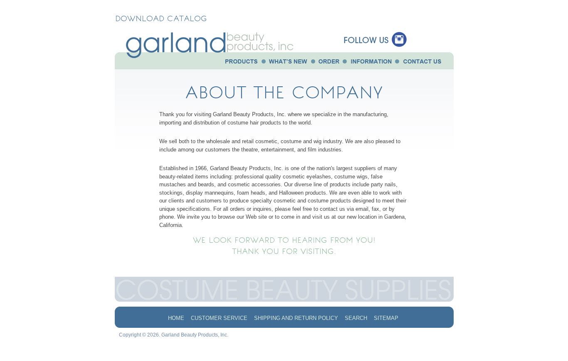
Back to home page (218, 55)
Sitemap (386, 318)
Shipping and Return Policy (296, 318)
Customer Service (219, 318)
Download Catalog (161, 18)
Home (176, 318)
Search (356, 318)
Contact (422, 62)
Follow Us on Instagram (374, 32)
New (288, 62)
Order (328, 62)
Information (370, 62)
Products (239, 62)
